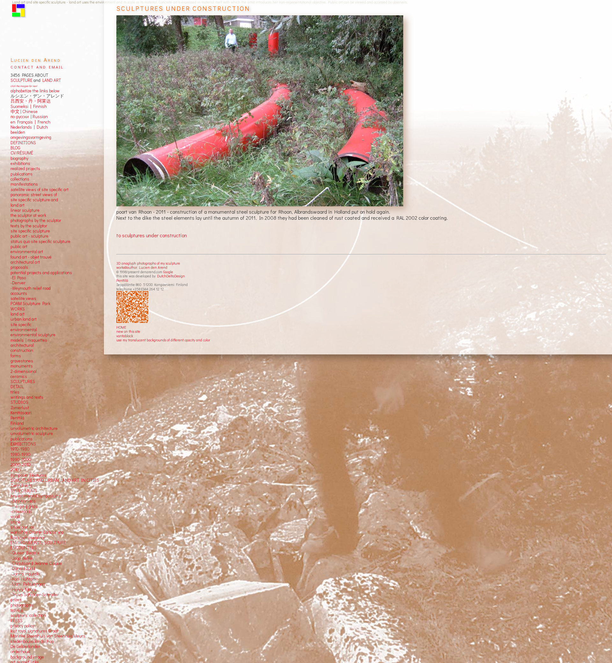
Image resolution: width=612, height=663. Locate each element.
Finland (17, 423)
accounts (19, 293)
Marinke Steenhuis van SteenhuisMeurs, (48, 636)
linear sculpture (25, 210)
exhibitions (20, 163)
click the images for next (24, 86)
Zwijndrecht (22, 485)
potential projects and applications (41, 272)
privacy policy (22, 626)
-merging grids (24, 506)
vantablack (124, 335)
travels (17, 610)
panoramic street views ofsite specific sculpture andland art (34, 200)
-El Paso (18, 278)
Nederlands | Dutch (29, 127)
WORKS (18, 309)
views (31, 298)
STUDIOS (19, 402)
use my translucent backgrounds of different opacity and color (163, 340)
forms (16, 356)
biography (19, 158)
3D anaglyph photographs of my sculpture (148, 263)
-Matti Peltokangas (28, 584)
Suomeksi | (21, 106)
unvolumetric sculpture (32, 433)
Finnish (39, 106)
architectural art (25, 262)
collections (20, 179)
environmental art (27, 251)
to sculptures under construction (151, 235)
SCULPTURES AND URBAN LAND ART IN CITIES (55, 480)
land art (18, 314)
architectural (22, 345)
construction (22, 350)
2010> (16, 470)
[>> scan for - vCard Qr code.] (133, 307)
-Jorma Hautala (25, 574)
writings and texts (27, 397)
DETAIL (17, 386)
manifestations (24, 184)
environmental (24, 329)
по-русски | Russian (29, 116)
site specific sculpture (30, 231)
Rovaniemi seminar (28, 537)
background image (27, 657)
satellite (18, 298)
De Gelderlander (25, 646)
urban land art (24, 319)
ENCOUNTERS (24, 548)
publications (22, 174)
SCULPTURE (22, 80)
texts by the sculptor (29, 226)
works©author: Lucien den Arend (141, 267)
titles (15, 392)
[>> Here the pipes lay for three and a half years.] (260, 111)
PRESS (17, 621)
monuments (22, 366)
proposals (19, 267)
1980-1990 (21, 454)
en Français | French (30, 122)
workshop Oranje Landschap (37, 532)
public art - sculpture (29, 236)
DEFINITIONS (23, 143)
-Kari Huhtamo (24, 579)
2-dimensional (24, 371)
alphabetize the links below (35, 91)
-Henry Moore (23, 589)
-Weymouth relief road (31, 288)
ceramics (19, 376)
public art (19, 246)
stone (16, 522)
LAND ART (50, 80)
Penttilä (122, 280)
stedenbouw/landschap (32, 641)
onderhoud (20, 651)
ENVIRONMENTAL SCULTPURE (38, 542)
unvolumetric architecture (34, 428)
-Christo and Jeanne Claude (36, 563)
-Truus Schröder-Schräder (35, 594)
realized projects (25, 168)
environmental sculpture (33, 335)
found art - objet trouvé (31, 257)
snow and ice (22, 527)
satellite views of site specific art (40, 189)
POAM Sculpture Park (30, 303)
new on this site (128, 331)
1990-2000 (21, 459)
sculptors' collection (28, 615)
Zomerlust (20, 407)
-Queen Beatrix (25, 553)
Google (168, 271)
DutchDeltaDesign (171, 276)
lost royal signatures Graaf (34, 631)
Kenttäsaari (21, 413)
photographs (22, 605)
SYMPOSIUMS (24, 491)
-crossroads (21, 511)
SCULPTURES (23, 381)
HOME (121, 327)
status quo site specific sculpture (40, 241)
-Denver (18, 283)
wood (15, 516)
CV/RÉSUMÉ (22, 153)
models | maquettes (29, 340)
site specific (21, 324)
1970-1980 (20, 449)
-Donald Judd (23, 568)
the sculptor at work (28, 215)
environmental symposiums (36, 496)
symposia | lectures (29, 475)
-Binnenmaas (23, 501)
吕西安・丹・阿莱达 (31, 101)
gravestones (22, 361)
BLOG (15, 148)
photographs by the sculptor (36, 220)
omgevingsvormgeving (31, 137)
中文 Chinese (24, 111)
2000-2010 (21, 464)
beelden (18, 132)
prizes (16, 599)
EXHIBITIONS (23, 444)
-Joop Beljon (22, 558)
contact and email (37, 66)
